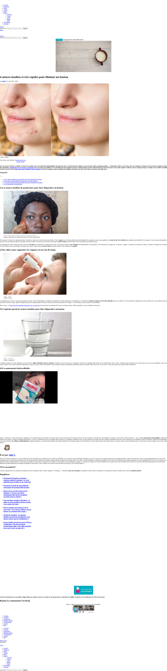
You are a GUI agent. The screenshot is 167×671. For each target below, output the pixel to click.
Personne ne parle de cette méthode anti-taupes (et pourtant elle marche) (16, 486)
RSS (4, 625)
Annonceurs (6, 619)
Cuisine (5, 9)
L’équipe (5, 617)
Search (25, 28)
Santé (5, 11)
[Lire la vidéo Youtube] (29, 387)
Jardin (5, 8)
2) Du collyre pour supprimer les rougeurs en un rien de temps (20, 181)
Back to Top (3, 640)
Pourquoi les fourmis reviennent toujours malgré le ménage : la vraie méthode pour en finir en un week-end (17, 480)
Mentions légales (8, 620)
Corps (8, 17)
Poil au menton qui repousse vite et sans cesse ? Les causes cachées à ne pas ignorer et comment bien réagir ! (17, 509)
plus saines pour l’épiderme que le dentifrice (28, 169)
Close (1, 645)
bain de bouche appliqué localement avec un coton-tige (25, 305)
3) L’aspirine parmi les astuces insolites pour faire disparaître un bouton (22, 182)
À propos (6, 616)
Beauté (5, 13)
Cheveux (9, 14)
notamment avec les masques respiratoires (22, 167)
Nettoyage (6, 6)
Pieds (8, 20)
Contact (5, 623)
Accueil (5, 5)
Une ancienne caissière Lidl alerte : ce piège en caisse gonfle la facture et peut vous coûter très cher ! (17, 502)
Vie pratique (6, 22)
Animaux (6, 24)
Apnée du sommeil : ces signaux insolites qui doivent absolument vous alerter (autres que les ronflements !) (16, 517)
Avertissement (7, 622)
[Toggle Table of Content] (1, 176)
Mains (8, 19)
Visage (9, 16)
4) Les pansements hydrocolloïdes (12, 184)
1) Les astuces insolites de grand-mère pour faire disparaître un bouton (22, 179)
